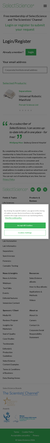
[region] (25, 221)
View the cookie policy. (13, 218)
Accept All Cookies (25, 225)
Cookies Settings (25, 233)
